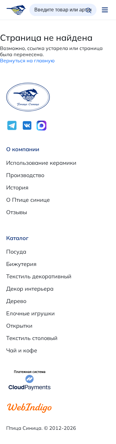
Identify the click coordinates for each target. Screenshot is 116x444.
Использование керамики (41, 162)
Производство (25, 175)
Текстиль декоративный (38, 276)
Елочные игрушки (30, 313)
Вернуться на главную (27, 60)
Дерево (16, 301)
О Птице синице (28, 199)
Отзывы (16, 212)
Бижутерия (21, 264)
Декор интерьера (30, 288)
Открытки (19, 325)
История (17, 187)
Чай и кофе (21, 350)
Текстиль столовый (32, 338)
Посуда (16, 251)
